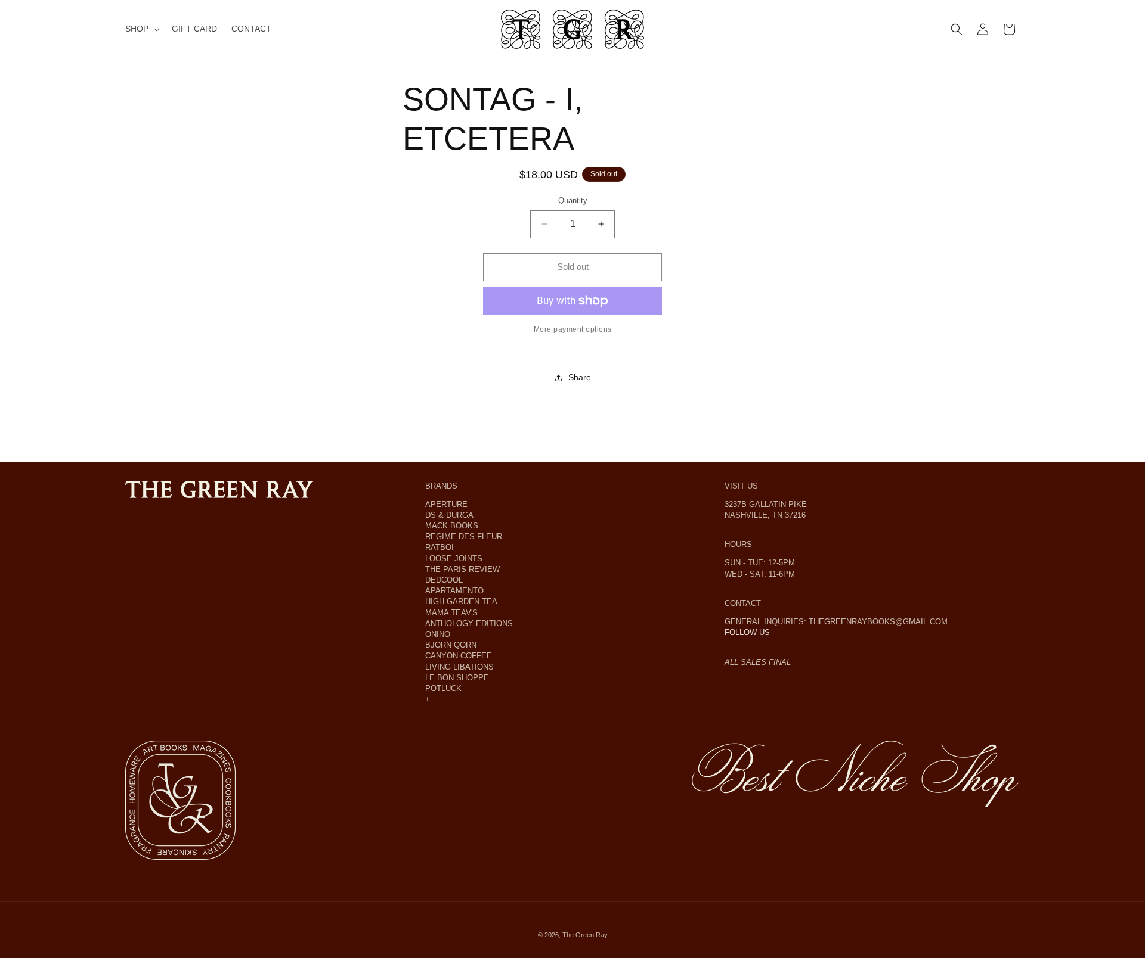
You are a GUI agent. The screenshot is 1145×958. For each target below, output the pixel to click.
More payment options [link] (573, 329)
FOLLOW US (747, 632)
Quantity (572, 200)
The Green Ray (585, 934)
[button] (141, 29)
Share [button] (579, 377)
